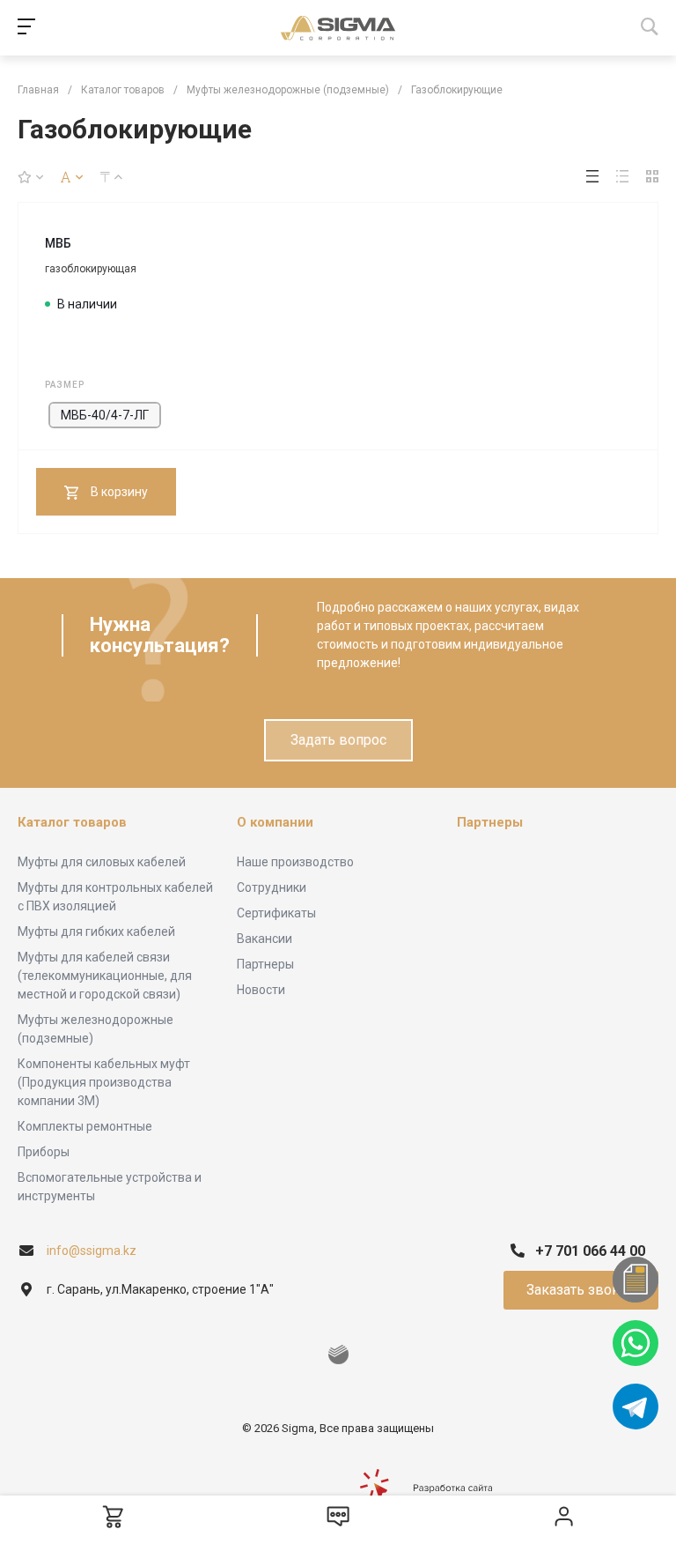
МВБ (58, 243)
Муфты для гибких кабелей (96, 931)
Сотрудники (271, 887)
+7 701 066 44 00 (590, 1251)
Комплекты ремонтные (85, 1126)
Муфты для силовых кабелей (102, 862)
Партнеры (265, 964)
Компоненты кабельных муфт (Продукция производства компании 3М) (104, 1082)
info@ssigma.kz (91, 1250)
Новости (261, 990)
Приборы (44, 1152)
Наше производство (295, 862)
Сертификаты (276, 913)
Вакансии (264, 939)
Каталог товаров (72, 822)
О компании (275, 822)
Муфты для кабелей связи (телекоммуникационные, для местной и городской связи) (105, 975)
